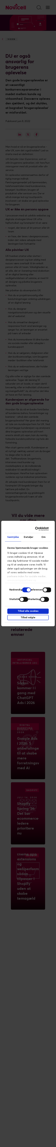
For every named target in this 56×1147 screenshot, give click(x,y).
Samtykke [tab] (13, 537)
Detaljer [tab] (28, 537)
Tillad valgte (28, 617)
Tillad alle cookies (28, 611)
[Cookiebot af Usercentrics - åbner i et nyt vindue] (37, 529)
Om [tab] (43, 537)
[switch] (47, 589)
